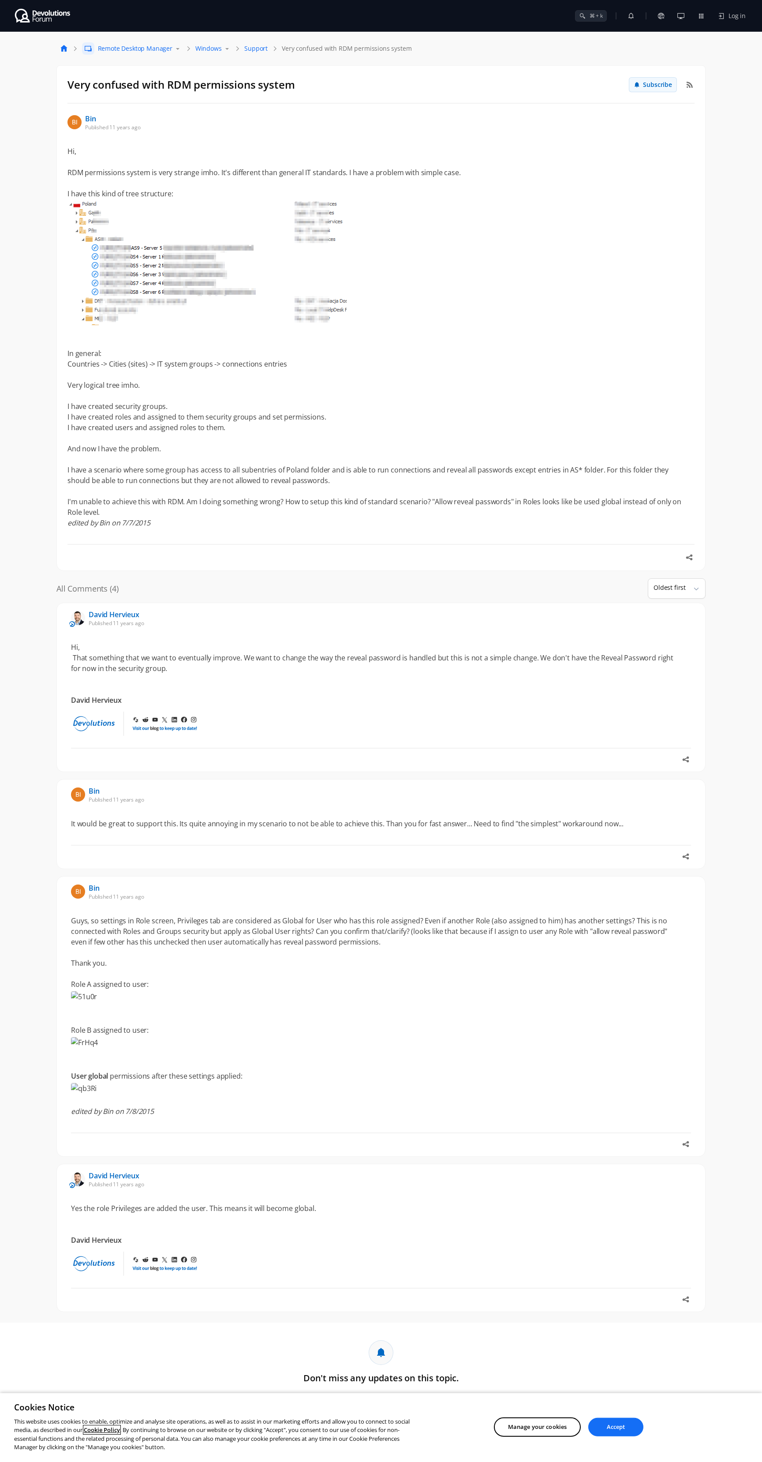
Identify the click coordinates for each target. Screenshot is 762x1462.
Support (256, 48)
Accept (616, 1427)
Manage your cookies (537, 1427)
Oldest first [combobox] (670, 587)
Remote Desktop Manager (135, 48)
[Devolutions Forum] (43, 16)
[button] (693, 588)
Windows (208, 48)
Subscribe (657, 84)
